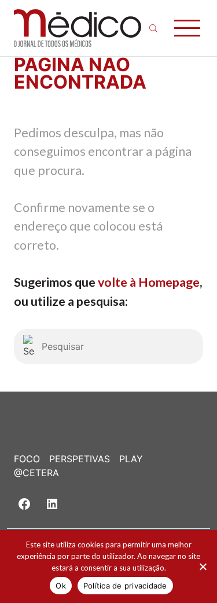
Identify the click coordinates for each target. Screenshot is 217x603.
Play (131, 459)
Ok (61, 585)
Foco (27, 459)
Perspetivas (79, 459)
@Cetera (36, 472)
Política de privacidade (125, 585)
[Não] (202, 566)
